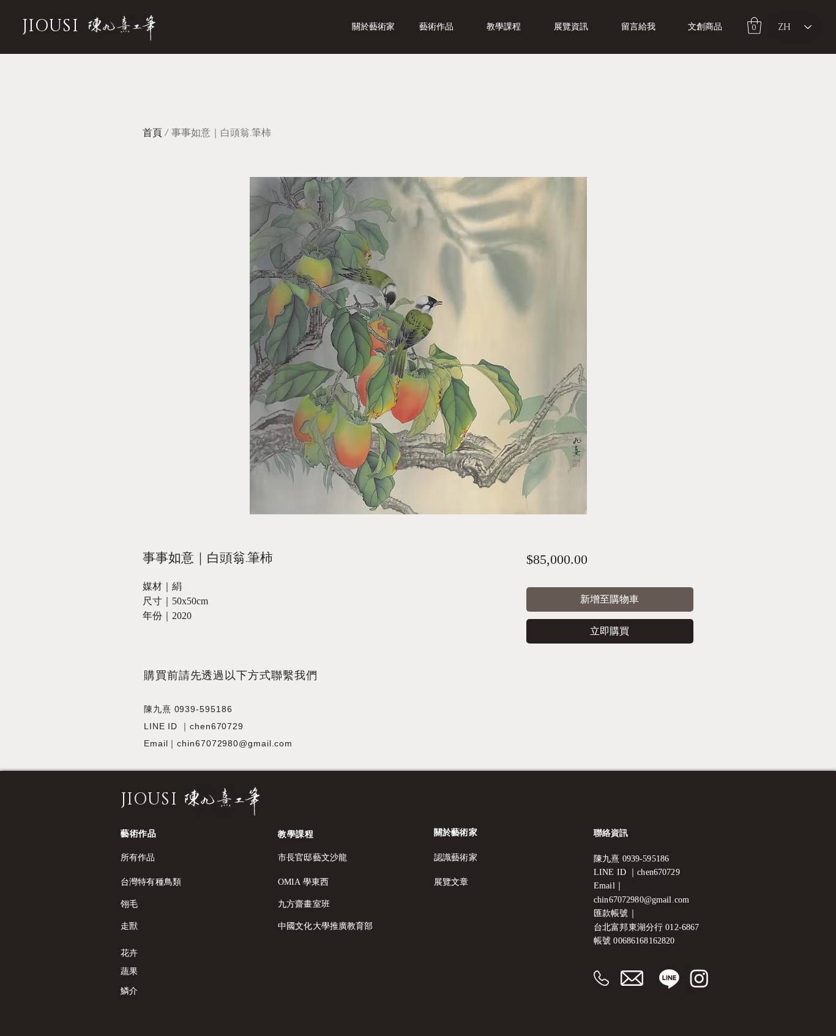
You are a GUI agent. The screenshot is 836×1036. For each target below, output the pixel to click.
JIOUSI (50, 26)
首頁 (152, 133)
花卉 (129, 953)
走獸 (129, 926)
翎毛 (129, 904)
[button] (511, 27)
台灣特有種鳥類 (151, 882)
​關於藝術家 (455, 832)
